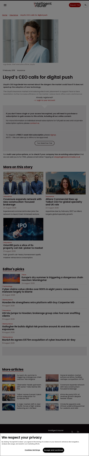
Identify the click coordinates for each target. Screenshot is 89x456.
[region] (44, 444)
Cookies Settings (32, 450)
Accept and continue (53, 450)
